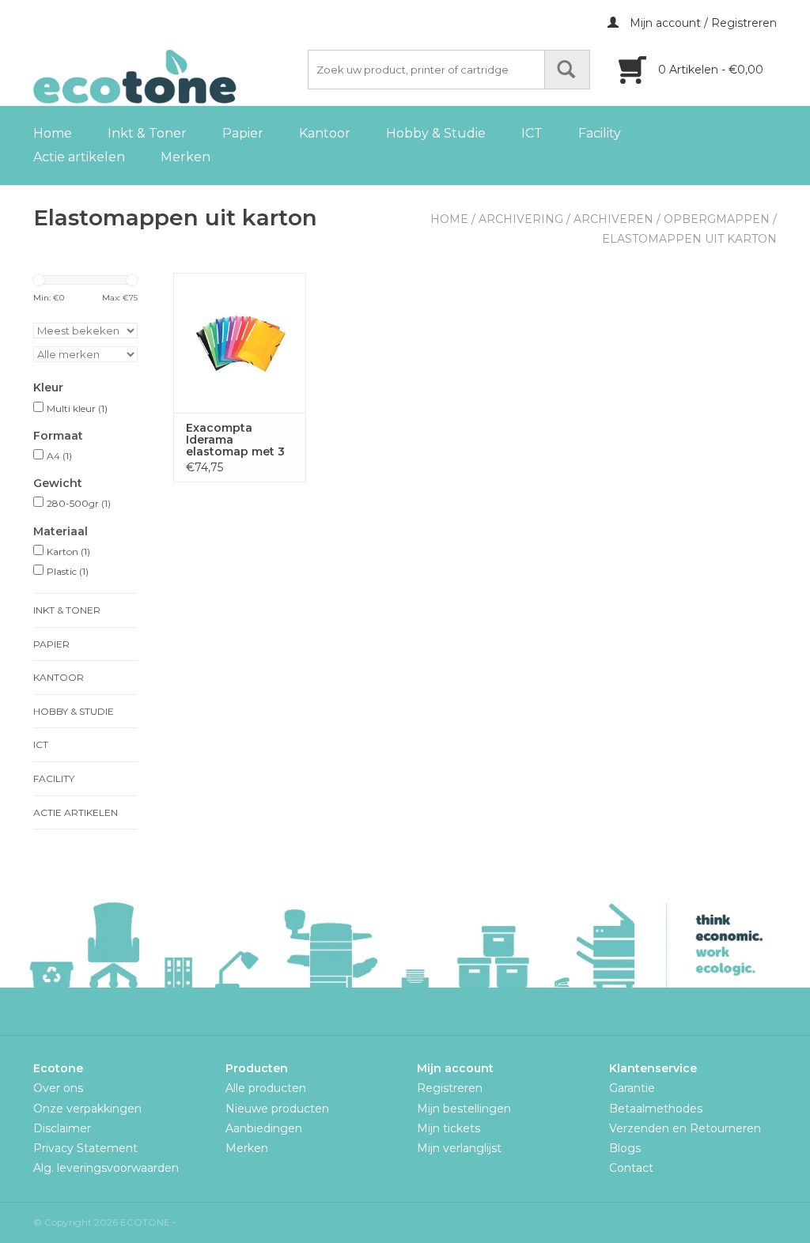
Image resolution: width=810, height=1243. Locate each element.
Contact (631, 1168)
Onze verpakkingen (87, 1108)
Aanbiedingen (263, 1128)
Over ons (58, 1088)
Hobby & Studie (436, 133)
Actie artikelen (79, 156)
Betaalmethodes (655, 1108)
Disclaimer (62, 1128)
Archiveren (613, 219)
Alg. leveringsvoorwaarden (106, 1168)
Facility (599, 133)
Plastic (68, 571)
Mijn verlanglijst (459, 1148)
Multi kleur (77, 408)
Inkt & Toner (147, 133)
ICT (532, 133)
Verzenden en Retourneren (685, 1128)
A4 (59, 456)
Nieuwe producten (277, 1108)
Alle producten (265, 1088)
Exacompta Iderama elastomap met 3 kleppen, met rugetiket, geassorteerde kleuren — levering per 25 (235, 440)
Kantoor (324, 133)
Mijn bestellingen (464, 1108)
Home (52, 133)
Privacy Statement (85, 1148)
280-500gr (79, 503)
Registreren (450, 1088)
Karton (68, 551)
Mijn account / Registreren (701, 23)
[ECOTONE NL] (167, 77)
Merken (185, 156)
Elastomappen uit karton (689, 239)
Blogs (625, 1148)
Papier (242, 133)
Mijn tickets (448, 1128)
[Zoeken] (567, 69)
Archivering (521, 219)
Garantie (632, 1088)
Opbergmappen (717, 219)
